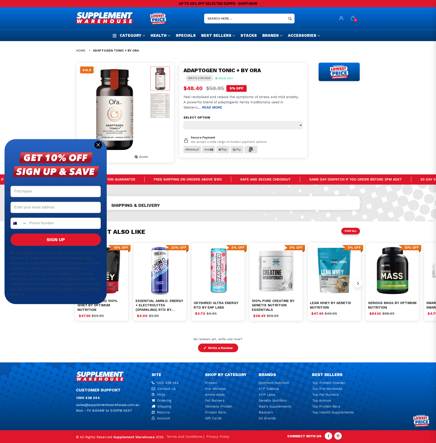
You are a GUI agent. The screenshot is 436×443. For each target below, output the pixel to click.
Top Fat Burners (325, 395)
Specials (186, 35)
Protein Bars (215, 412)
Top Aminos (321, 400)
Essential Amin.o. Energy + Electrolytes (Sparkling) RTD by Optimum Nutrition (159, 305)
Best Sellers (216, 35)
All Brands (267, 418)
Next (358, 283)
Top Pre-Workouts (327, 389)
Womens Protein (218, 406)
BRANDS (270, 35)
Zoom (143, 156)
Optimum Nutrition (274, 383)
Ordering (164, 400)
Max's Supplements (275, 406)
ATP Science (269, 389)
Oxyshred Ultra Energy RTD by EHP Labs (216, 305)
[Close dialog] (98, 145)
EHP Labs (267, 395)
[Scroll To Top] (423, 415)
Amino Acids (215, 395)
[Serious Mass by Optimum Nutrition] (392, 270)
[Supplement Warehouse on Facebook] (328, 436)
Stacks (248, 35)
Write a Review (222, 349)
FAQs (161, 395)
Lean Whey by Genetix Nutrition (330, 305)
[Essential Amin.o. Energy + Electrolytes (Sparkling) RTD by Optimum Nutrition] (159, 270)
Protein (211, 383)
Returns (163, 412)
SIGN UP (56, 239)
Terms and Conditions (184, 437)
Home (80, 50)
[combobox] (19, 223)
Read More (212, 107)
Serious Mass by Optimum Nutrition (392, 305)
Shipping (164, 406)
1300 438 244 (168, 383)
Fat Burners (215, 400)
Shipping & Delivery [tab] (135, 205)
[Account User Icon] (341, 18)
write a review (199, 78)
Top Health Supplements (333, 412)
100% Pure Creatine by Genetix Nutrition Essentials (273, 305)
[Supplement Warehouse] (112, 18)
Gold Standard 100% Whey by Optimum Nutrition (97, 305)
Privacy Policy (217, 437)
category (130, 35)
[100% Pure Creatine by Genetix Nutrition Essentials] (276, 270)
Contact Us (166, 389)
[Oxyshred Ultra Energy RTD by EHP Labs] (218, 270)
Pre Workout (215, 389)
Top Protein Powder (328, 383)
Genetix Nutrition (273, 400)
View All (350, 231)
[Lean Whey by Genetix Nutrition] (334, 270)
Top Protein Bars (326, 406)
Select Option (196, 117)
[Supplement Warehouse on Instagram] (338, 436)
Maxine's (266, 412)
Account (163, 418)
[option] (159, 270)
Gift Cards (213, 418)
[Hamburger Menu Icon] (114, 35)
